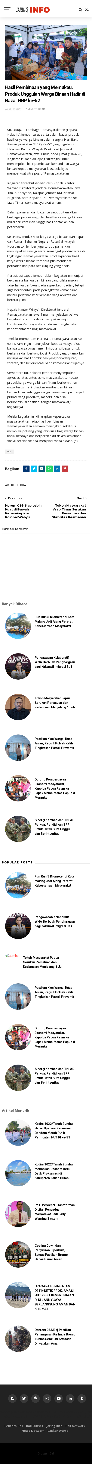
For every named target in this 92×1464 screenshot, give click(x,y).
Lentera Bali (13, 1426)
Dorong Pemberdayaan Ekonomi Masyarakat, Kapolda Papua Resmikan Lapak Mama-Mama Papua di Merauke (55, 788)
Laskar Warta (57, 1431)
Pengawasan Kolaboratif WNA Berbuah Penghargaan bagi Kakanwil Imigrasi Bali (55, 662)
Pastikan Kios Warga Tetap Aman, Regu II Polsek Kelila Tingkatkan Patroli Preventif (54, 743)
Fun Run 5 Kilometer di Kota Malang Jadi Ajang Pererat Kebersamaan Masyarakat (54, 621)
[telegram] (42, 469)
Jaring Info (54, 1426)
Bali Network (75, 1426)
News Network (33, 1431)
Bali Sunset (34, 1426)
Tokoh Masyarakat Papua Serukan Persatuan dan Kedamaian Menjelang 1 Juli (55, 702)
